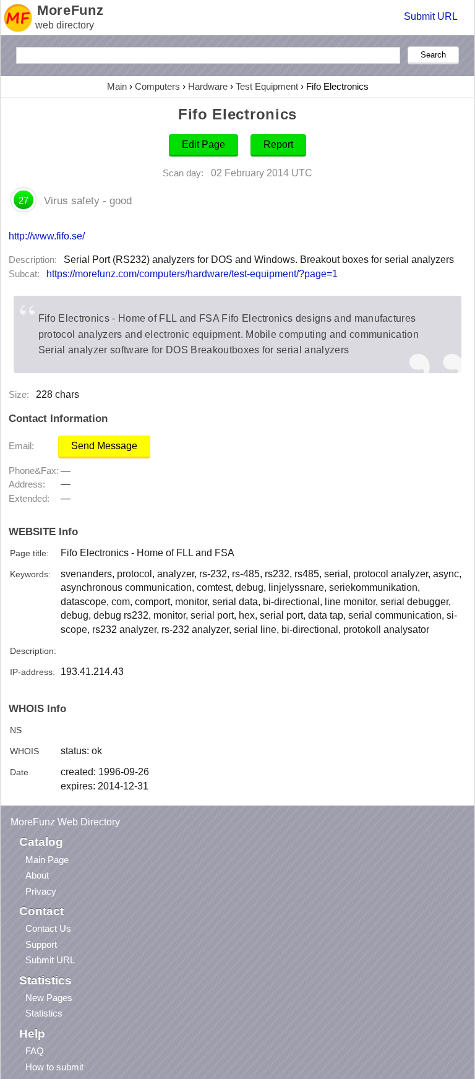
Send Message (104, 446)
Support (41, 944)
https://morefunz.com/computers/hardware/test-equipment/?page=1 (192, 274)
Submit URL (431, 16)
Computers (157, 86)
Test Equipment (267, 86)
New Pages (48, 997)
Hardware (208, 86)
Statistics (43, 1013)
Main (117, 86)
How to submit (54, 1067)
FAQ (34, 1051)
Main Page (47, 859)
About (37, 875)
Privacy (40, 891)
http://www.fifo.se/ (47, 235)
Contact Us (48, 928)
